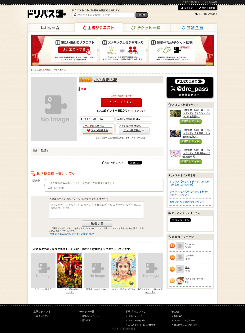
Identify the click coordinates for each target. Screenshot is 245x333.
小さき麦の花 (105, 80)
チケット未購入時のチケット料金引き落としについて (189, 193)
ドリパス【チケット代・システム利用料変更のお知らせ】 (189, 183)
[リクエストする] (121, 102)
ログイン (188, 8)
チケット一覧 (146, 28)
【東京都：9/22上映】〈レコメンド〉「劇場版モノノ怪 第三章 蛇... (196, 153)
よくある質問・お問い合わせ (141, 324)
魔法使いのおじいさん (96, 289)
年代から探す (42, 316)
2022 (43, 150)
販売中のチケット (90, 316)
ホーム (51, 28)
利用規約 (178, 316)
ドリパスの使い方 (136, 320)
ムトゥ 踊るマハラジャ (123, 289)
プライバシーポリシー (184, 320)
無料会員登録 (208, 8)
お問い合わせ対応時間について (187, 201)
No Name (190, 244)
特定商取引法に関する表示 (186, 324)
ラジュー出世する (43, 289)
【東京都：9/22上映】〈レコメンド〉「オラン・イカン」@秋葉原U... (196, 113)
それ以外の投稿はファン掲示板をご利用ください (72, 234)
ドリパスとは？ (192, 2)
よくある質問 (211, 2)
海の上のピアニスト (195, 279)
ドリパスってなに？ (207, 14)
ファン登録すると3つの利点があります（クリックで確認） (121, 138)
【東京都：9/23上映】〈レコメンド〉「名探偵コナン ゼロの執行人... (196, 133)
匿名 (187, 267)
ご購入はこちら (191, 121)
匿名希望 (189, 255)
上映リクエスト (98, 27)
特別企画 (193, 28)
